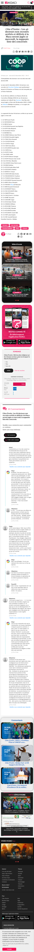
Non (7, 364)
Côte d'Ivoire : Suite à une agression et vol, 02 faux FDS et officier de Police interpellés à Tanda (16, 7)
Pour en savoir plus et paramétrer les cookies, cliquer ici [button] (16, 944)
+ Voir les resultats (19, 370)
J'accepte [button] (9, 949)
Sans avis (8, 366)
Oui (7, 362)
